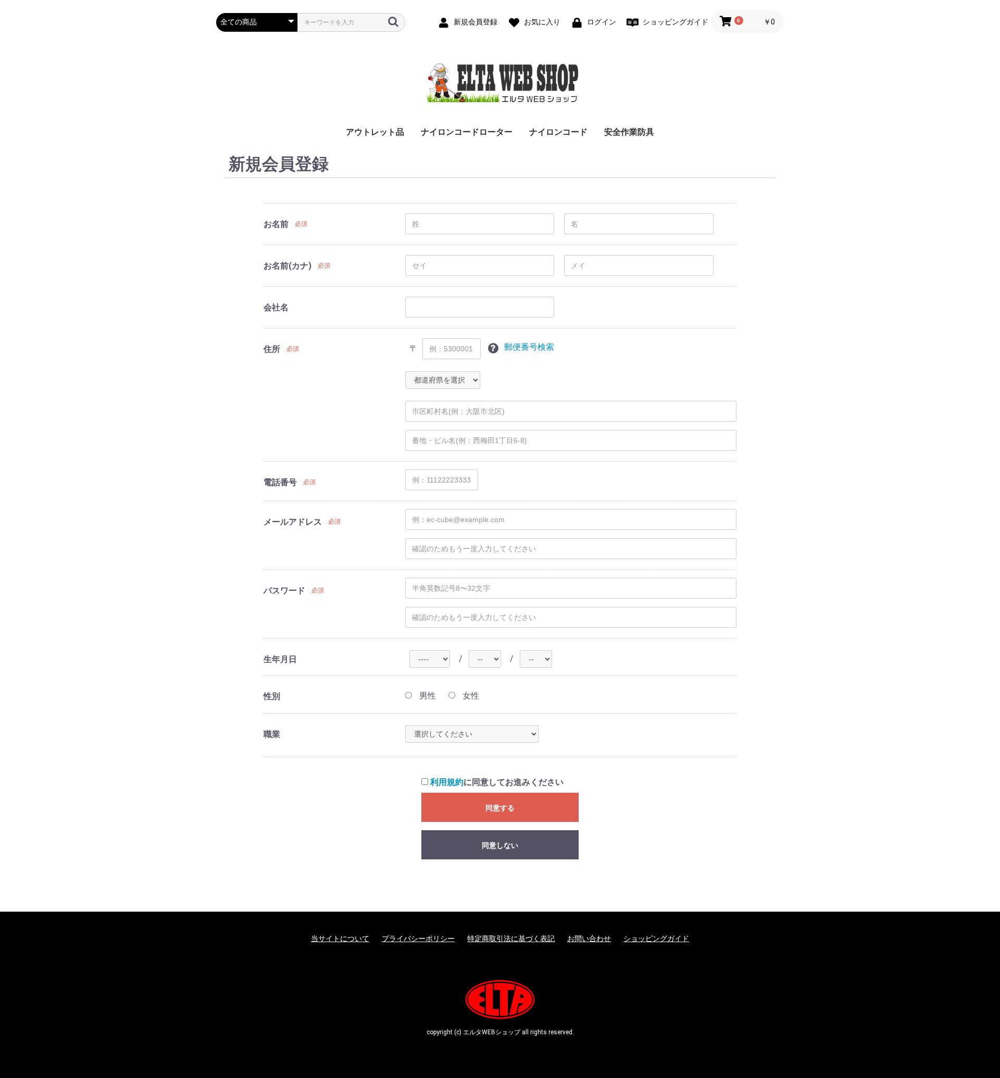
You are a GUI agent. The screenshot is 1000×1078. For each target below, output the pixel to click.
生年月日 (280, 659)
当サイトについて (340, 938)
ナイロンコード (558, 132)
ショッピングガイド (656, 938)
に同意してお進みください (497, 782)
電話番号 (280, 482)
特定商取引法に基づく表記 (511, 938)
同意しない (500, 845)
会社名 (276, 307)
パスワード (284, 590)
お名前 (276, 224)
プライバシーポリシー (418, 938)
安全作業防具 (629, 132)
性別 (272, 696)
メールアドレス (293, 522)
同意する (500, 808)
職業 (272, 734)
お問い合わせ (589, 938)
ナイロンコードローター (466, 132)
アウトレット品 (375, 132)
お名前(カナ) (287, 266)
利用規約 (447, 782)
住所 (272, 349)
